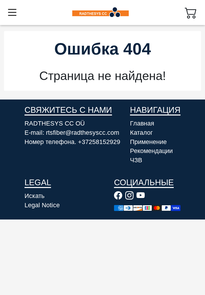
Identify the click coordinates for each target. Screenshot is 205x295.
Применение (148, 141)
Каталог (141, 132)
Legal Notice (42, 205)
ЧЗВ (136, 160)
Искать (34, 195)
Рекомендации (151, 151)
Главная (142, 123)
